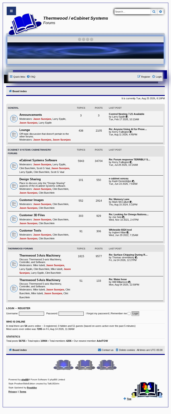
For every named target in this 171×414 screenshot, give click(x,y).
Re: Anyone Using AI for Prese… (128, 129)
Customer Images (31, 200)
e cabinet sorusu (118, 178)
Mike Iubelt (39, 265)
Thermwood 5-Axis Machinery (39, 280)
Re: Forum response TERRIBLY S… (129, 159)
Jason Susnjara (42, 119)
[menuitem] (30, 76)
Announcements (30, 114)
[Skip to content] (11, 11)
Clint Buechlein (27, 168)
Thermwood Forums (20, 248)
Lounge (24, 130)
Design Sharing (30, 179)
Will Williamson (120, 282)
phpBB (24, 379)
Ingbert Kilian (119, 232)
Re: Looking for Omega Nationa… (129, 214)
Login (10, 308)
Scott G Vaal (43, 168)
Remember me (119, 313)
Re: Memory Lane (119, 199)
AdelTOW (102, 340)
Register (24, 308)
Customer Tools (30, 230)
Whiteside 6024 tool (120, 229)
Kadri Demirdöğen (122, 181)
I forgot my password (97, 313)
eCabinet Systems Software (38, 160)
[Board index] (23, 24)
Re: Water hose (118, 279)
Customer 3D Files (32, 215)
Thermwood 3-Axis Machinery (39, 255)
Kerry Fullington (120, 131)
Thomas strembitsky (123, 257)
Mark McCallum (120, 202)
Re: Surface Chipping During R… (128, 254)
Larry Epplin (59, 119)
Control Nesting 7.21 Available (126, 114)
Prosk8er (32, 387)
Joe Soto (117, 217)
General (13, 108)
